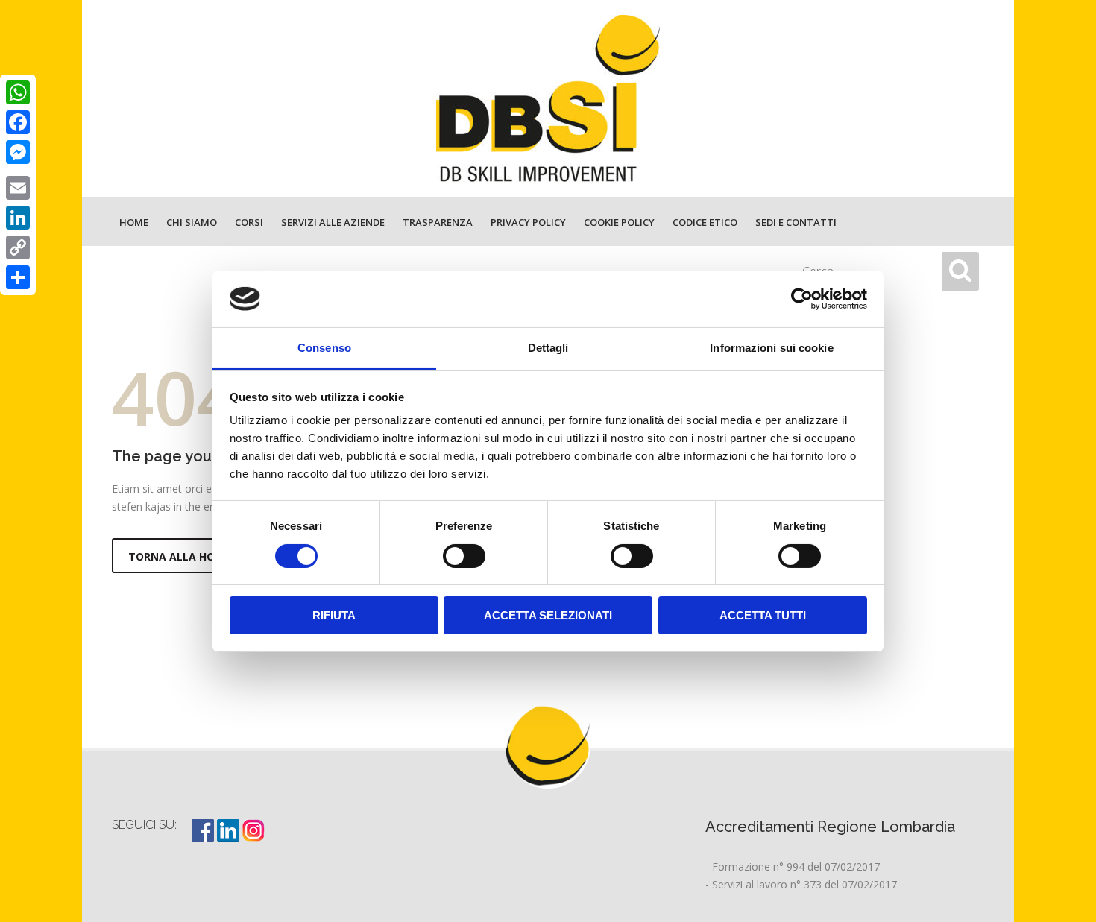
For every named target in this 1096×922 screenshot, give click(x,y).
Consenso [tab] (324, 347)
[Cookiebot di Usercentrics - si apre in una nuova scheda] (802, 299)
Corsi (249, 222)
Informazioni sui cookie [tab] (771, 347)
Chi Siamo (191, 222)
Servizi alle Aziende (333, 222)
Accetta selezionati (548, 615)
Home (133, 222)
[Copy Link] (18, 247)
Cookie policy (619, 222)
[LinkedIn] (18, 218)
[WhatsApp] (18, 92)
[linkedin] (229, 837)
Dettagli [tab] (548, 347)
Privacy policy (528, 222)
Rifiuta (334, 615)
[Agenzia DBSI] (548, 98)
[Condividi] (18, 277)
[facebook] (204, 837)
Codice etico (705, 222)
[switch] (464, 556)
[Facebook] (18, 122)
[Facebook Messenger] (18, 152)
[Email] (18, 188)
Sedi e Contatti (796, 222)
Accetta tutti (762, 615)
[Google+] (18, 170)
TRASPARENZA (438, 222)
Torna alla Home (179, 556)
